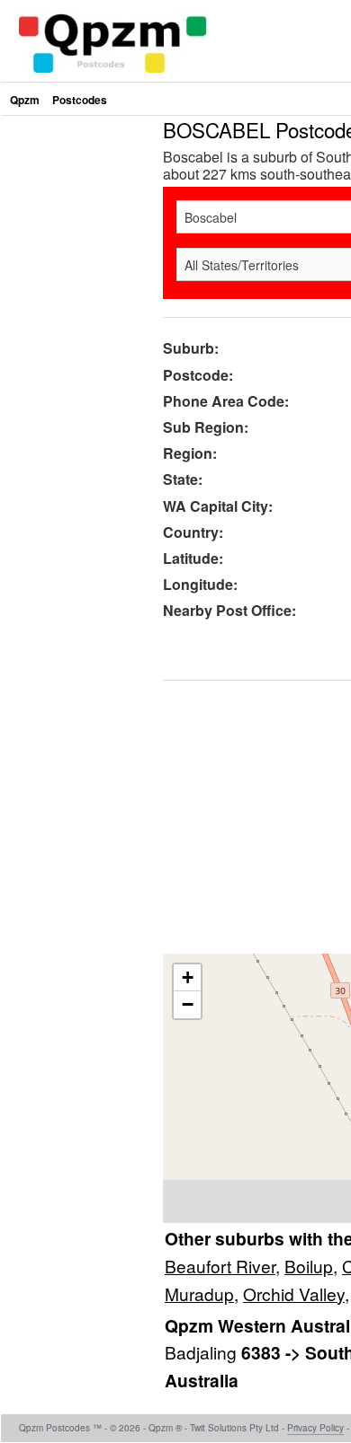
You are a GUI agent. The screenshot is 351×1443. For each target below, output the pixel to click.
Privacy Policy (315, 1427)
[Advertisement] (175, 294)
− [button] (188, 1004)
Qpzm (25, 100)
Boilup (308, 1266)
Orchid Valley (294, 1293)
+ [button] (188, 977)
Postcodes (79, 100)
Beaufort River (220, 1266)
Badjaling (203, 1352)
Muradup (199, 1293)
